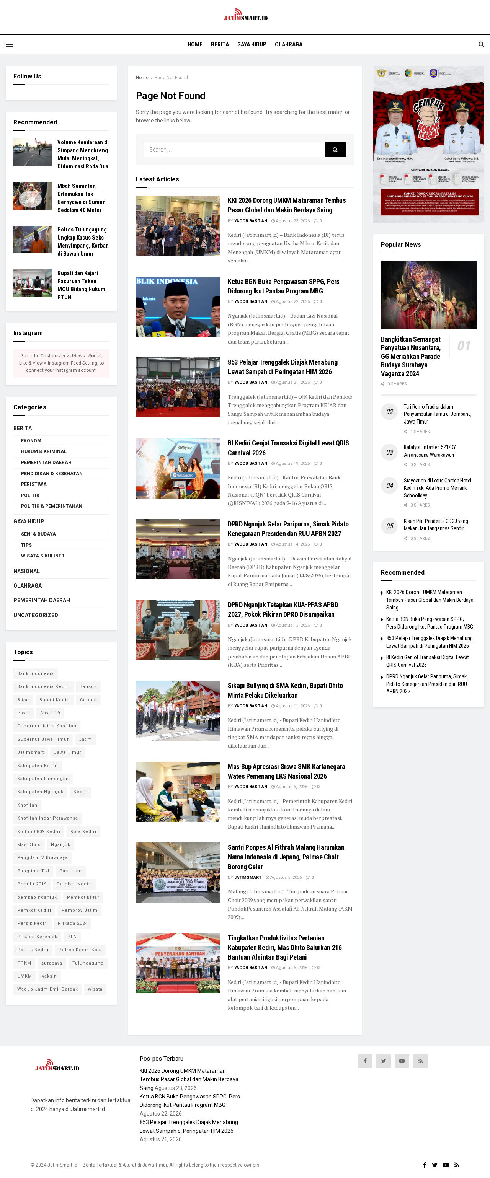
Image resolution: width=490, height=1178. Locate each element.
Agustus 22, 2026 (292, 301)
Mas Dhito (29, 844)
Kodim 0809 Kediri (38, 831)
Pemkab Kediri (74, 883)
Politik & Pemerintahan (51, 506)
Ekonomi (32, 440)
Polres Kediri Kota (80, 949)
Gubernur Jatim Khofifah (47, 725)
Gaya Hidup (251, 44)
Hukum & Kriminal (44, 451)
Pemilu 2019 (32, 883)
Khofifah (27, 805)
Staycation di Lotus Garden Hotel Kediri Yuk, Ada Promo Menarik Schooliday (437, 488)
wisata (95, 989)
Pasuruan (70, 870)
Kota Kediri (83, 831)
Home (195, 44)
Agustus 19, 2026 (292, 463)
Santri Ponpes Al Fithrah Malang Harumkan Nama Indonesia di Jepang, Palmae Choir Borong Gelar (286, 856)
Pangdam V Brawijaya (42, 857)
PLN (72, 936)
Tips (26, 545)
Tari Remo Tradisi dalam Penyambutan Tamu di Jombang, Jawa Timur (438, 414)
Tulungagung (88, 963)
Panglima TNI (33, 870)
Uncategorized (35, 615)
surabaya (51, 963)
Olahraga (288, 44)
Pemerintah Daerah (46, 462)
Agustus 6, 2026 (291, 786)
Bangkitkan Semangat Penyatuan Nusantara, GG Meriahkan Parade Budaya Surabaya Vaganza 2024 (411, 356)
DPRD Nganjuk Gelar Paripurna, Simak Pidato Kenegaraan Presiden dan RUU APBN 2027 (426, 683)
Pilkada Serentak (37, 936)
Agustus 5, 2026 (285, 877)
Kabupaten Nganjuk (40, 791)
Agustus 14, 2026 (292, 544)
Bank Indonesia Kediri (43, 686)
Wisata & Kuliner (42, 556)
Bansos (88, 686)
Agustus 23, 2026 (292, 220)
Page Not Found (171, 77)
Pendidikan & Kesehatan (52, 473)
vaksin (49, 976)
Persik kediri (32, 923)
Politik (30, 495)
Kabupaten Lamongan (43, 778)
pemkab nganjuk (37, 897)
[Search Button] (335, 149)
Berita (220, 44)
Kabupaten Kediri (37, 765)
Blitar (23, 699)
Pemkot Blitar (83, 897)
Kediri (81, 791)
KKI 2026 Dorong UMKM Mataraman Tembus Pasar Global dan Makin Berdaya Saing (430, 599)
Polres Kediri (33, 949)
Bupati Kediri (54, 699)
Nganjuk (60, 844)
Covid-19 (50, 712)
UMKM (24, 976)
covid (23, 712)
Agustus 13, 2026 (292, 625)
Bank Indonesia (35, 673)
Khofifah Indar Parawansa (47, 818)
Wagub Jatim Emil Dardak (47, 989)
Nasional (26, 571)
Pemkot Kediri (34, 910)
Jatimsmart (247, 877)
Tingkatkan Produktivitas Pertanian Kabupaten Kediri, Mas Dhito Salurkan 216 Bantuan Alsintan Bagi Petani (285, 947)
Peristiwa (34, 484)
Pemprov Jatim (79, 910)
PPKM (24, 963)
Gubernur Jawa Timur (43, 739)
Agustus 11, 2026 (292, 706)
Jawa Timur (68, 752)
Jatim (85, 739)
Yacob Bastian (250, 220)
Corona (88, 699)
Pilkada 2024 (73, 923)
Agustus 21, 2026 (292, 382)
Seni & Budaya (38, 534)
